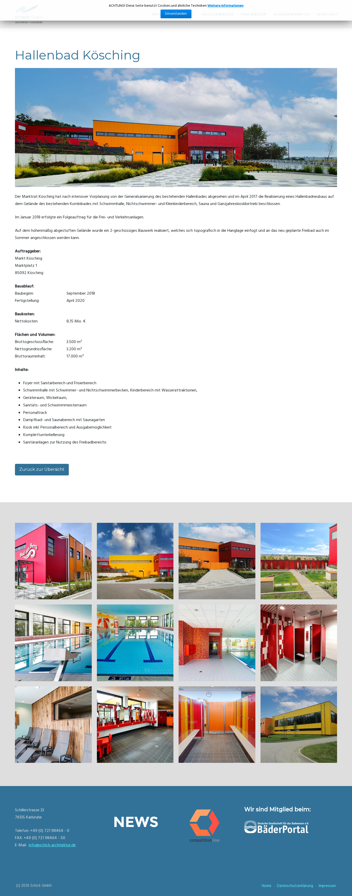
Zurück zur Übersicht (41, 469)
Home (266, 886)
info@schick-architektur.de (52, 845)
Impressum (327, 886)
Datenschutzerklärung (295, 886)
